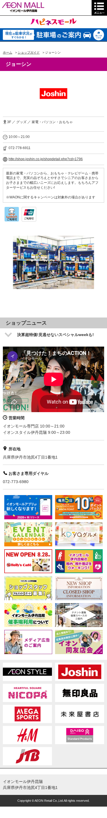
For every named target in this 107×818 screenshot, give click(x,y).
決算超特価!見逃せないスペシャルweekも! (55, 334)
